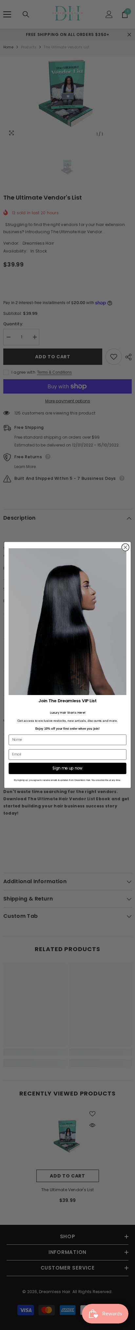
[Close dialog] (125, 547)
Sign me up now (67, 768)
